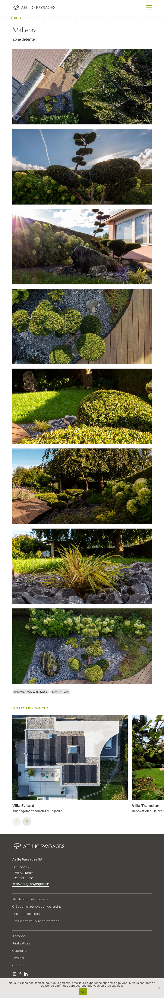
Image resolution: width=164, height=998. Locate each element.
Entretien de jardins (27, 913)
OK (83, 991)
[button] (26, 821)
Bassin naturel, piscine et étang (36, 921)
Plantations (60, 691)
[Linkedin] (26, 974)
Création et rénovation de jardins (37, 906)
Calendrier (20, 950)
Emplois (18, 958)
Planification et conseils (30, 899)
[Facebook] (20, 974)
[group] (70, 766)
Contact (18, 965)
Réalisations (21, 943)
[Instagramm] (14, 974)
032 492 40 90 (22, 878)
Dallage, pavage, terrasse (30, 691)
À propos (19, 936)
